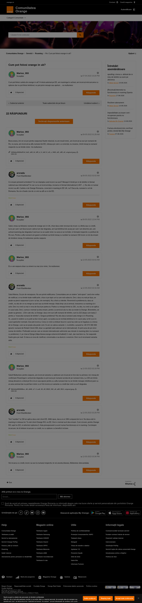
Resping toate (106, 598)
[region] (71, 598)
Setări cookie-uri (90, 598)
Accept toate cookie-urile (124, 598)
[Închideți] (138, 598)
